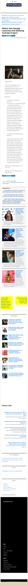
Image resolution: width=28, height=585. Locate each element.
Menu (15, 1)
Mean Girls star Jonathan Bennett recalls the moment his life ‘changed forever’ (20, 254)
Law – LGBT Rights (8, 550)
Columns (5, 553)
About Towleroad (7, 487)
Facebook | (11, 471)
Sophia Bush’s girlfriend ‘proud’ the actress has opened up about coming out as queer (15, 321)
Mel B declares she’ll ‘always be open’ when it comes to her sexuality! (20, 211)
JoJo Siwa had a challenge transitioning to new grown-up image (15, 367)
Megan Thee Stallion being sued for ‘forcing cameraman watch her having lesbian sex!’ (19, 233)
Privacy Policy (6, 490)
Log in (18, 581)
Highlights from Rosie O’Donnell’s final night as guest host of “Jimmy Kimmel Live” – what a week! (15, 414)
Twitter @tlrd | (5, 471)
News (14, 181)
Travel (4, 546)
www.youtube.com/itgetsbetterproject (16, 103)
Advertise (5, 484)
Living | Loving (9, 181)
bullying (13, 182)
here (11, 172)
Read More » (9, 224)
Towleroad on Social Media (9, 488)
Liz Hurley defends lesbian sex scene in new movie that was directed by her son (16, 374)
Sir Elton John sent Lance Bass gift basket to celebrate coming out (19, 274)
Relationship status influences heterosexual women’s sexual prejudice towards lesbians (15, 359)
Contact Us (5, 485)
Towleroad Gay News (14, 4)
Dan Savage (18, 85)
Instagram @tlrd (18, 471)
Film (4, 548)
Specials (5, 555)
